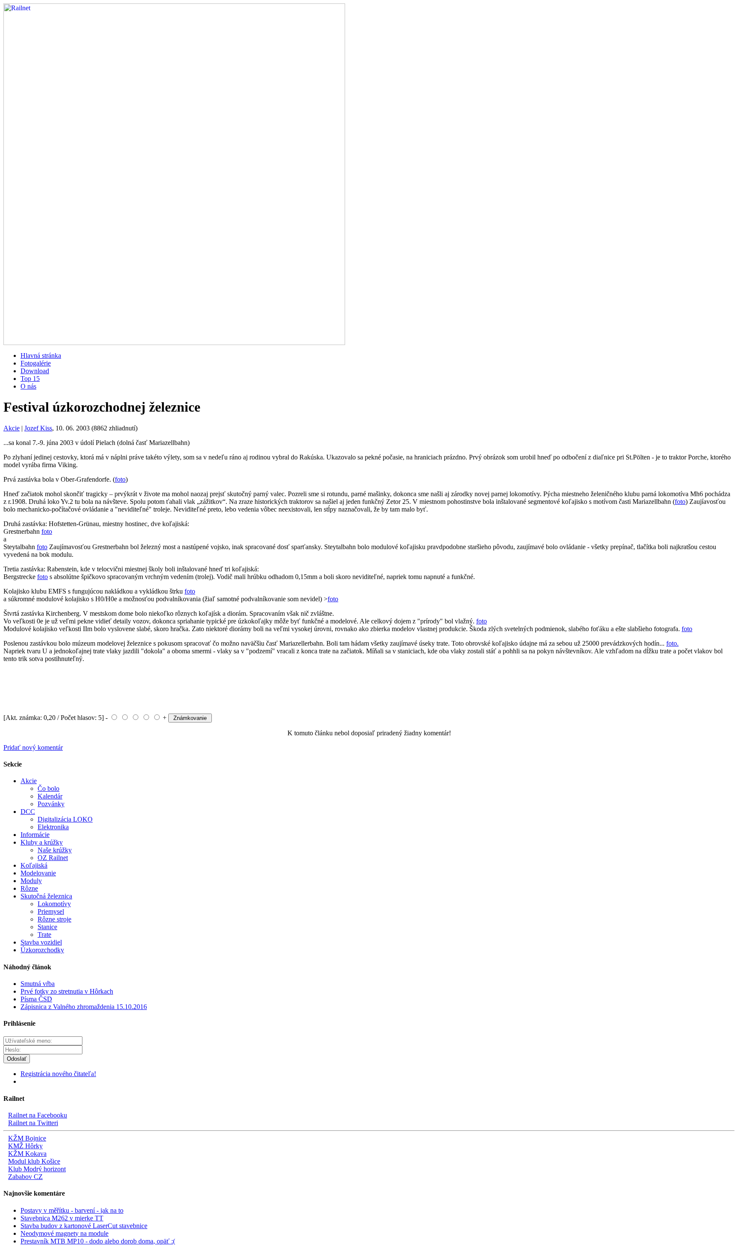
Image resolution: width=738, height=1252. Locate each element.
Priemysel (51, 911)
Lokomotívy (54, 903)
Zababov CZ (25, 1176)
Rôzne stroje (54, 919)
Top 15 (30, 378)
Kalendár (50, 796)
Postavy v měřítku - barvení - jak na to (71, 1210)
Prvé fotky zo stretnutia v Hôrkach (66, 991)
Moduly (31, 880)
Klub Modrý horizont (37, 1169)
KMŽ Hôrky (25, 1146)
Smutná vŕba (37, 983)
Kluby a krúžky (41, 842)
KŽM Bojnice (27, 1138)
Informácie (35, 834)
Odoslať (16, 1059)
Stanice (47, 926)
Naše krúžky (55, 850)
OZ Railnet (53, 857)
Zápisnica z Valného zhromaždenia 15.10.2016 (83, 1006)
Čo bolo (48, 788)
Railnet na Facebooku (37, 1115)
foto (120, 479)
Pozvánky (51, 803)
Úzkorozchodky (42, 950)
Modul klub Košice (34, 1161)
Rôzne (29, 888)
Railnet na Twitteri (33, 1122)
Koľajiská (33, 865)
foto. (672, 643)
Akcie (11, 428)
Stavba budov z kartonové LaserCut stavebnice (83, 1225)
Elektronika (53, 827)
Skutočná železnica (46, 896)
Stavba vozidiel (41, 942)
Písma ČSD (36, 999)
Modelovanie (38, 873)
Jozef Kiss (38, 428)
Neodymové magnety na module (64, 1233)
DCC (27, 811)
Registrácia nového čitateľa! (58, 1073)
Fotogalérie (35, 363)
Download (34, 370)
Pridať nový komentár (33, 747)
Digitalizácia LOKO (65, 819)
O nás (28, 386)
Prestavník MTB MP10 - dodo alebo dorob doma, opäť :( (97, 1241)
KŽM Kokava (27, 1153)
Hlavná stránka (40, 355)
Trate (44, 934)
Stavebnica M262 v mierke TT (61, 1218)
